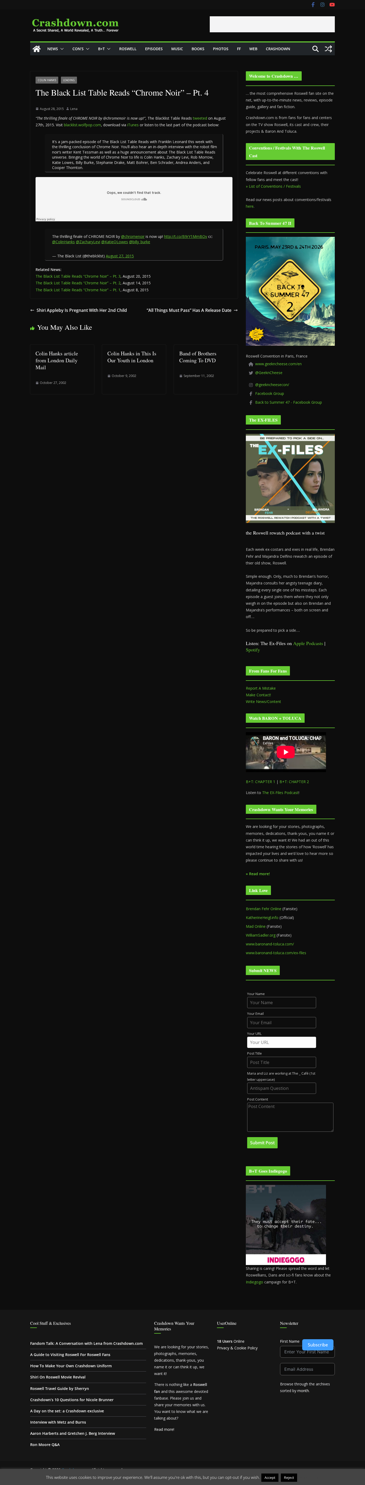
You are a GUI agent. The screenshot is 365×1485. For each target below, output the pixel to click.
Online (230, 1341)
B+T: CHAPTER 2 (294, 781)
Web (253, 48)
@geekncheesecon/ (272, 384)
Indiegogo (254, 1281)
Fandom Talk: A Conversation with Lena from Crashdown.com (86, 1343)
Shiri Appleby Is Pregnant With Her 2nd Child (82, 310)
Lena (73, 109)
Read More (308, 1477)
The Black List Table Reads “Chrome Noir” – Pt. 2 (78, 282)
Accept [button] (270, 1477)
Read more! (164, 1429)
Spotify (253, 649)
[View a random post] (328, 48)
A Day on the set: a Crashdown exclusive (67, 1410)
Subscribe (318, 1345)
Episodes (154, 48)
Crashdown (278, 48)
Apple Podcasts (308, 643)
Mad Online (256, 926)
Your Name (256, 994)
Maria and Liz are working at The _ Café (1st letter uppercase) (281, 1076)
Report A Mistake (261, 688)
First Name (290, 1341)
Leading (69, 80)
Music (177, 48)
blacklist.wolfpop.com (82, 124)
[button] (61, 49)
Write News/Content (263, 701)
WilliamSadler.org (260, 935)
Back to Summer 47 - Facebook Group (288, 402)
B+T (101, 48)
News (52, 48)
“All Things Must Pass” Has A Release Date (189, 310)
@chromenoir (133, 236)
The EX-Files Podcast (280, 792)
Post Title (254, 1053)
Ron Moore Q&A (45, 1444)
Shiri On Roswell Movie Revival (58, 1377)
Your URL (254, 1033)
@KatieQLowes (114, 241)
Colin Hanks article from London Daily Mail (57, 360)
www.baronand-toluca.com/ (270, 943)
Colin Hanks (47, 80)
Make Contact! (258, 694)
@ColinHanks (63, 241)
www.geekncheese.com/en (278, 363)
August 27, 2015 (120, 255)
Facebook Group (269, 393)
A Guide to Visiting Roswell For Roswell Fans (70, 1354)
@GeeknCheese (268, 372)
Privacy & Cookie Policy (237, 1347)
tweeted (200, 118)
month (303, 1390)
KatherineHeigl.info (262, 917)
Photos (220, 48)
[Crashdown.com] (36, 48)
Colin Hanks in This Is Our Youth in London (131, 357)
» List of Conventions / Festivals (273, 186)
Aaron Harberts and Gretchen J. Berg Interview (72, 1433)
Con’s (78, 48)
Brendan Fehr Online (263, 908)
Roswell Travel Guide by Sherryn (59, 1388)
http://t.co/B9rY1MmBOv (185, 236)
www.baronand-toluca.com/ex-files (276, 952)
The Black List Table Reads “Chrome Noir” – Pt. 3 (78, 276)
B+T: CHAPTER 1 (260, 781)
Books (198, 48)
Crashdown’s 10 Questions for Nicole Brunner (72, 1399)
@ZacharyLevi (88, 241)
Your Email (255, 1013)
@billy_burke (139, 241)
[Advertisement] (272, 24)
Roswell (128, 48)
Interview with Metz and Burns (58, 1422)
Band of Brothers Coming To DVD (197, 357)
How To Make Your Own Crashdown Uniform (71, 1365)
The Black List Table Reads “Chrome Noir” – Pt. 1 (78, 289)
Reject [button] (289, 1477)
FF (239, 48)
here (250, 206)
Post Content (257, 1099)
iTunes (133, 124)
